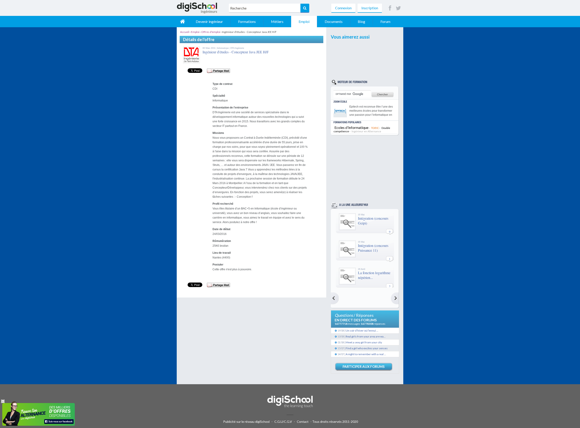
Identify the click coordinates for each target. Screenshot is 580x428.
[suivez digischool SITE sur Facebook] (390, 8)
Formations (247, 21)
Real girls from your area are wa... (366, 336)
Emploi (304, 21)
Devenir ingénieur (209, 21)
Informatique (223, 48)
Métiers (277, 21)
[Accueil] (182, 21)
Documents (334, 21)
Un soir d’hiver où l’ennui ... (362, 330)
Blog (361, 21)
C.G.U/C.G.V (283, 421)
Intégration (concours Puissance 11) (373, 248)
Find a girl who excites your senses (367, 348)
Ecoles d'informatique (351, 127)
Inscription (369, 8)
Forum (385, 21)
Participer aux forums (363, 366)
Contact (303, 421)
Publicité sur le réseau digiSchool (246, 421)
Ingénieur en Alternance (366, 131)
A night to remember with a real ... (366, 354)
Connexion (343, 8)
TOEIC (375, 128)
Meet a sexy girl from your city (364, 342)
